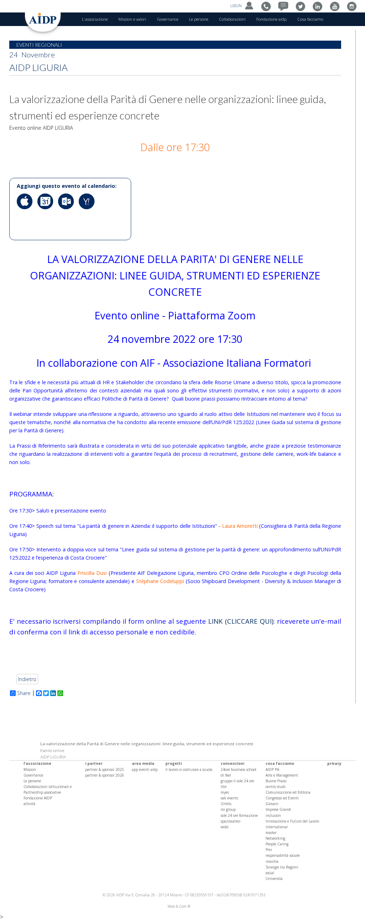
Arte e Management (282, 775)
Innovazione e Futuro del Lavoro (292, 821)
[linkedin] (319, 5)
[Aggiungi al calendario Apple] (26, 214)
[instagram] (353, 5)
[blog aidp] (285, 5)
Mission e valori (132, 19)
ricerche (272, 861)
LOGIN (236, 5)
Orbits (226, 803)
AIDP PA (272, 769)
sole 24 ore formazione (239, 815)
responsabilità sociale (283, 855)
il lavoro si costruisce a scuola (188, 769)
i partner (94, 763)
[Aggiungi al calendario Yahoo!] (88, 214)
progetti (173, 763)
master (271, 832)
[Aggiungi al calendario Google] (47, 214)
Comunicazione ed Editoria (288, 792)
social (270, 872)
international (277, 826)
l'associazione (37, 763)
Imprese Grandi (278, 809)
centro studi (276, 786)
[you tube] (336, 5)
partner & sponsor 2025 (104, 769)
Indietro (27, 679)
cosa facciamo (280, 763)
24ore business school (238, 769)
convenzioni (232, 763)
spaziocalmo (230, 821)
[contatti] (268, 5)
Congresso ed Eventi (282, 797)
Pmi (269, 849)
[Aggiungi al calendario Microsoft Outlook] (67, 214)
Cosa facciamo (310, 19)
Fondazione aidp (271, 19)
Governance (167, 19)
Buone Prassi (276, 780)
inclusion (273, 815)
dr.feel (226, 775)
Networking (275, 838)
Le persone (198, 19)
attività (29, 803)
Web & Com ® (179, 906)
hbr (224, 786)
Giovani (272, 803)
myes (225, 792)
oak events (229, 797)
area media (143, 763)
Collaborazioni (232, 19)
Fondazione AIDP (38, 797)
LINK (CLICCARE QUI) (240, 621)
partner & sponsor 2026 (104, 775)
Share (24, 693)
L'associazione (95, 19)
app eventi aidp (145, 769)
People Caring (277, 843)
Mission (30, 769)
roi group (228, 809)
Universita (274, 878)
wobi (224, 826)
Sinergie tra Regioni (282, 867)
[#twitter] (302, 5)
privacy (334, 763)
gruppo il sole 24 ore (237, 780)
